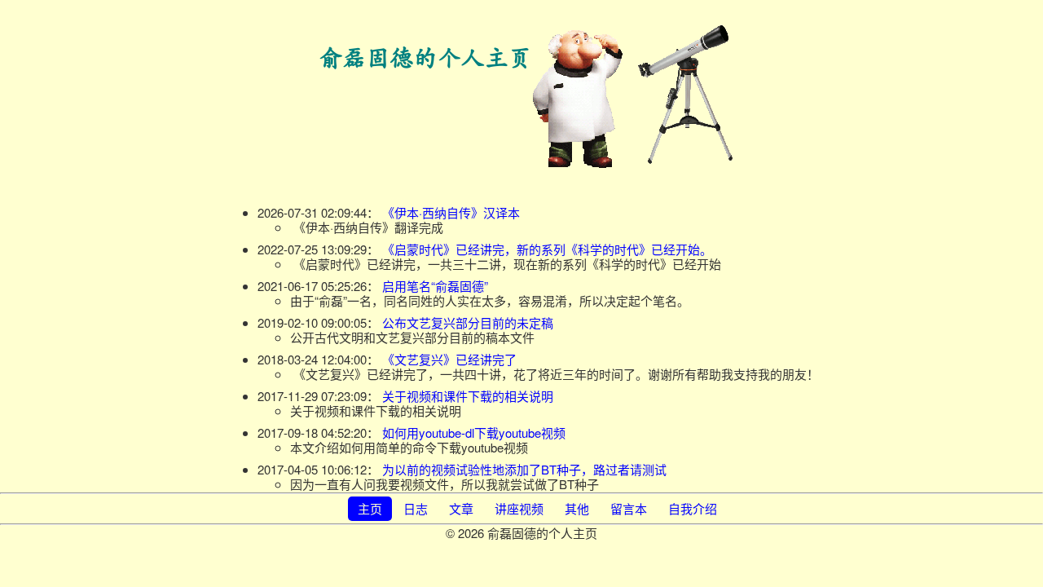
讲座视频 (519, 508)
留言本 (628, 508)
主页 (370, 508)
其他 (577, 508)
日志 (415, 508)
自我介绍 (692, 508)
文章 (461, 508)
